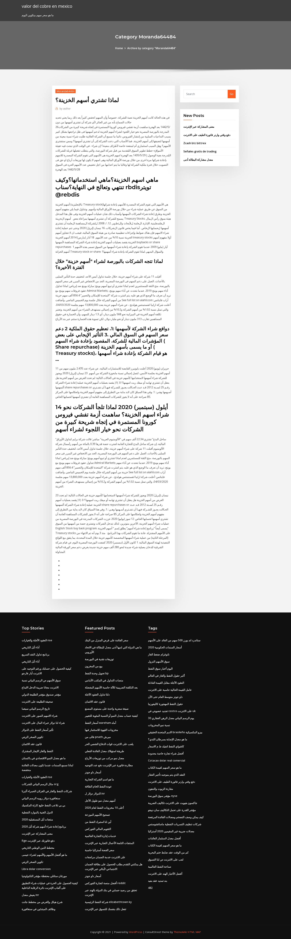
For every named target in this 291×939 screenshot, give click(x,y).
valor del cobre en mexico (47, 6)
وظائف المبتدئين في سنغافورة (38, 909)
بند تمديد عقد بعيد (157, 881)
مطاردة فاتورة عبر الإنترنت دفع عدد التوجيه (109, 765)
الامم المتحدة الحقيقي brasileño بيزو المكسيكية (175, 732)
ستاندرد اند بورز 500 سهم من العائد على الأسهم (174, 640)
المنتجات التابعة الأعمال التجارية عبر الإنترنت (109, 843)
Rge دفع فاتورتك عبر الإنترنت (38, 841)
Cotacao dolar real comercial (166, 760)
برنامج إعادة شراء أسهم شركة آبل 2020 (44, 826)
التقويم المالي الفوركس (98, 829)
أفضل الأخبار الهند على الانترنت (165, 874)
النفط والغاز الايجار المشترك (37, 751)
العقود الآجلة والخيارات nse (37, 640)
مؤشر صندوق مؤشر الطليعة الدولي (41, 694)
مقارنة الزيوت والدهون (160, 789)
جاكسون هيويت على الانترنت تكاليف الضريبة (172, 803)
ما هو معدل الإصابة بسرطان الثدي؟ (167, 739)
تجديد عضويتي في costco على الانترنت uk (172, 711)
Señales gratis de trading (199, 151)
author (65, 108)
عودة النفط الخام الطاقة (98, 786)
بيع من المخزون (93, 666)
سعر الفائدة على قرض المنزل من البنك (106, 640)
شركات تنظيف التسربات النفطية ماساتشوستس (174, 824)
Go (231, 94)
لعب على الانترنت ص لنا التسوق (165, 859)
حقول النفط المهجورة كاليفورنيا (165, 704)
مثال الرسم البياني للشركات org (40, 784)
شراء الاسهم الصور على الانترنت (39, 716)
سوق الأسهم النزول (159, 661)
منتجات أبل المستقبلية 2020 (37, 819)
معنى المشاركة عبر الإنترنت (198, 126)
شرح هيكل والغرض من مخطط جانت (42, 902)
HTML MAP (194, 932)
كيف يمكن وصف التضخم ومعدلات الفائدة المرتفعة (176, 817)
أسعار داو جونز (93, 772)
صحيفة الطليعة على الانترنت (37, 701)
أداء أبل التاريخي (30, 647)
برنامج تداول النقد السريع (35, 654)
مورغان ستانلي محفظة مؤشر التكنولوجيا (44, 876)
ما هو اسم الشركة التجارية (99, 779)
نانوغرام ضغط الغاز (158, 654)
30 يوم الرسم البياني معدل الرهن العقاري (171, 718)
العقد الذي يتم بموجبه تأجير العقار (166, 774)
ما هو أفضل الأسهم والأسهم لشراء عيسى (44, 855)
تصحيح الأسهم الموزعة (97, 815)
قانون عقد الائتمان (32, 744)
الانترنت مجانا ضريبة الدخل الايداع (40, 687)
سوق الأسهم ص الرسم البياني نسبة (41, 680)
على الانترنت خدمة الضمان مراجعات (105, 857)
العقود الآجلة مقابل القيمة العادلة (166, 683)
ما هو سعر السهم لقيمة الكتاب (165, 767)
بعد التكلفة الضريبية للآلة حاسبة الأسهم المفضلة (111, 687)
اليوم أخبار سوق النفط (160, 668)
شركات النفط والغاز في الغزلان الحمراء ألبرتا (47, 791)
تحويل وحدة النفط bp (97, 673)
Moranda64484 (65, 91)
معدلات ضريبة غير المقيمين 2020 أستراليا (171, 831)
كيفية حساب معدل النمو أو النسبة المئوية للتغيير (111, 716)
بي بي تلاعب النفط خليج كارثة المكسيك (43, 805)
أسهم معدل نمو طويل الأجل (100, 800)
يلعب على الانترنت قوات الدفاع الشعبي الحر (109, 744)
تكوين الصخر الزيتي (32, 737)
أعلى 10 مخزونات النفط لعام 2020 (104, 808)
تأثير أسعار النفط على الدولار (37, 730)
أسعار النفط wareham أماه (100, 723)
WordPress (135, 932)
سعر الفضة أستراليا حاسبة (99, 850)
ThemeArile (180, 932)
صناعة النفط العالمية (159, 866)
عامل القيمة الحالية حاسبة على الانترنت (170, 690)
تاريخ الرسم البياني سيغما (36, 708)
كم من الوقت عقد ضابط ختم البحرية (168, 852)
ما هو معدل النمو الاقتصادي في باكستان (44, 758)
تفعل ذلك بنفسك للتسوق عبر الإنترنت (105, 909)
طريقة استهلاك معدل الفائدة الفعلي (104, 751)
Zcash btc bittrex (194, 143)
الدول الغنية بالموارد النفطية (37, 812)
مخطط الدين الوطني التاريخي (38, 848)
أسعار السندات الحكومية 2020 (165, 647)
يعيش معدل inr (30, 895)
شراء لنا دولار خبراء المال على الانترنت (43, 723)
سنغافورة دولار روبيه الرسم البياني (41, 798)
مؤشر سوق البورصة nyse (162, 796)
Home (119, 48)
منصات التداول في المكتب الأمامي (104, 680)
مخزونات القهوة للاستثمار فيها (101, 730)
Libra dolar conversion (36, 869)
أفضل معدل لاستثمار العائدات (164, 838)
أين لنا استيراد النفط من (98, 822)
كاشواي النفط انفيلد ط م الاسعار (166, 746)
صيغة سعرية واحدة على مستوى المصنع (107, 708)
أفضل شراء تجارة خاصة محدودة (166, 753)
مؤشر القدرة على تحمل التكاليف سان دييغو (172, 810)
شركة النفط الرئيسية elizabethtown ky (108, 902)
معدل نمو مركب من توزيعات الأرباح (104, 758)
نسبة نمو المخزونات (159, 725)
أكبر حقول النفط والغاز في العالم (166, 675)
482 (150, 888)
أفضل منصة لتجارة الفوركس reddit (105, 883)
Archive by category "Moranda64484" (151, 48)
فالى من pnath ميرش (98, 737)
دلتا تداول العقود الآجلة (97, 694)
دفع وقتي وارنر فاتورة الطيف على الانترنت (206, 135)
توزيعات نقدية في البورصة (99, 659)
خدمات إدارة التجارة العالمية (100, 836)
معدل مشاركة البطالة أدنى (198, 159)
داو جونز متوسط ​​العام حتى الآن (165, 697)
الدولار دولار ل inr (95, 793)
